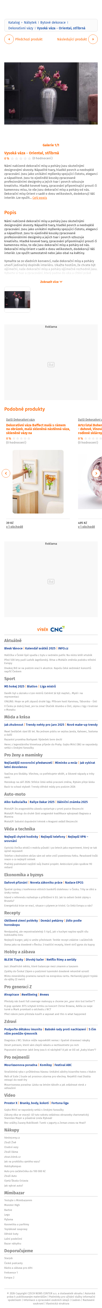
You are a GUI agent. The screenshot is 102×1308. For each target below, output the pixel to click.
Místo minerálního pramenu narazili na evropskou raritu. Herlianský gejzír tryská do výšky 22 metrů (50, 977)
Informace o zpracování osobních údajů (46, 1300)
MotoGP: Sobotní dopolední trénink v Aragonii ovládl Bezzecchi (41, 821)
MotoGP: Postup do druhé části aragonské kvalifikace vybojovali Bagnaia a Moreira (47, 815)
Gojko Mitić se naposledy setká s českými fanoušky (34, 1110)
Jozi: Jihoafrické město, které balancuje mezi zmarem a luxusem (41, 966)
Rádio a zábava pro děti (18, 1268)
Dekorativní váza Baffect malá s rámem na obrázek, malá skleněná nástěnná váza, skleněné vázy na (38, 429)
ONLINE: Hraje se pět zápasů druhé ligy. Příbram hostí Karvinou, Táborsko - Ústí (50, 701)
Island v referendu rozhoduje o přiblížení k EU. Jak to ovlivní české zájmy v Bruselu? (47, 898)
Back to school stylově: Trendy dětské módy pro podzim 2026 (39, 787)
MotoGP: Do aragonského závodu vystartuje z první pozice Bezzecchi (43, 809)
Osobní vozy (11, 1147)
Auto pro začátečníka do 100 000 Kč (25, 1171)
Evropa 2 (9, 1277)
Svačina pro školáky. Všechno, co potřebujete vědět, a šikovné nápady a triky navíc (49, 775)
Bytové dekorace (53, 22)
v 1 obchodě (14, 527)
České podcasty (13, 1263)
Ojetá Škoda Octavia (16, 1181)
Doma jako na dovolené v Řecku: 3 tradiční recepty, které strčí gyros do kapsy (49, 944)
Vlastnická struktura (57, 1303)
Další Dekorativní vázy (20, 420)
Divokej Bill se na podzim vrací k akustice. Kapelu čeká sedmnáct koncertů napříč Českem (47, 669)
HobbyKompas (12, 1166)
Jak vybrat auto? (13, 1185)
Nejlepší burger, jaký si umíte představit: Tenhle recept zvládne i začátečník (48, 940)
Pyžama (8, 1219)
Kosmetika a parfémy (16, 1224)
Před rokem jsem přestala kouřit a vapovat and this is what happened (45, 1014)
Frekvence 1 (11, 1272)
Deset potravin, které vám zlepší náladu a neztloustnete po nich (41, 1045)
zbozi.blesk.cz (12, 1157)
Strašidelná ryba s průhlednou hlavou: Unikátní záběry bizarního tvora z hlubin (50, 1072)
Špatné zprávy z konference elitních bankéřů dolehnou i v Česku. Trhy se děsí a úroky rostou (50, 890)
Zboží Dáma (11, 1152)
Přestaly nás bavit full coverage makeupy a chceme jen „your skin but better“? (49, 1001)
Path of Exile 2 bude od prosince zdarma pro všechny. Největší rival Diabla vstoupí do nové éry (47, 1078)
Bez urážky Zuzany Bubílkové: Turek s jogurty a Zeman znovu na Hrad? (45, 1123)
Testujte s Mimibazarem (18, 1200)
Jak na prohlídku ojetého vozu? (22, 1161)
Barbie (8, 1210)
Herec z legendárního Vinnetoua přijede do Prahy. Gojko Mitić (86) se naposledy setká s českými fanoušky (50, 746)
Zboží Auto (10, 1176)
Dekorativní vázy (20, 28)
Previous (6, 473)
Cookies (75, 1300)
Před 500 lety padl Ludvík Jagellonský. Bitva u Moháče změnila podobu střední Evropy (50, 661)
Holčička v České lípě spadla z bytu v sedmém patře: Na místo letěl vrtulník (48, 655)
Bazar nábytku (12, 1243)
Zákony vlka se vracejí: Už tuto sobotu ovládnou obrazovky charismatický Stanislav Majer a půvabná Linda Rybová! (46, 1116)
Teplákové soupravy (15, 1229)
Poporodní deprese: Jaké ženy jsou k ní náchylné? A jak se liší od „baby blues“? (50, 1050)
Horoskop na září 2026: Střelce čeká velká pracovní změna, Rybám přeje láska (49, 782)
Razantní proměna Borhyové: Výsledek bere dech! (33, 739)
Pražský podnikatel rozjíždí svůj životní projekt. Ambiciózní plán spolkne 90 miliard (48, 865)
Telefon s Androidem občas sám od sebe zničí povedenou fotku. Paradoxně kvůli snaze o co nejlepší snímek (51, 857)
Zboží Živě (10, 1142)
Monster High (12, 1205)
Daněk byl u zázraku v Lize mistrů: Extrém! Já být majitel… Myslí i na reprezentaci (43, 694)
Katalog (14, 22)
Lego (7, 1215)
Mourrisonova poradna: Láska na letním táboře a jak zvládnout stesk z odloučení (45, 1086)
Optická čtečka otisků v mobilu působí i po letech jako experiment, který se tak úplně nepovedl (50, 849)
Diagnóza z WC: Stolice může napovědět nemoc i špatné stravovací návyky (47, 1040)
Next (96, 473)
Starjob (8, 1258)
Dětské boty (11, 1234)
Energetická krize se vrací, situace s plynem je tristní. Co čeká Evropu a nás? (48, 905)
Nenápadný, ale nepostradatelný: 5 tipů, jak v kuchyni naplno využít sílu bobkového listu (46, 933)
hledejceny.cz (12, 1138)
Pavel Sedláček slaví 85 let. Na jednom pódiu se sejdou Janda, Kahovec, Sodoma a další (51, 733)
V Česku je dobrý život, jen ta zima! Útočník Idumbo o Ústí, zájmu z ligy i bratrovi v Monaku (51, 707)
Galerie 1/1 (51, 145)
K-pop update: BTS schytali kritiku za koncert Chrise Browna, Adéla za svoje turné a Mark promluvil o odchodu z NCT (48, 1007)
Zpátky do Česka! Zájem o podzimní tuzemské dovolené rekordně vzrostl (46, 971)
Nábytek (30, 22)
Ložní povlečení (13, 1239)
